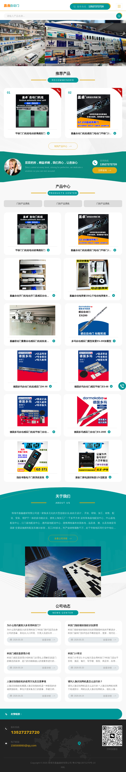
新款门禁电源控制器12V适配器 (91, 477)
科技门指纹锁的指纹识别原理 (83, 625)
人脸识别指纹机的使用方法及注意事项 (26, 681)
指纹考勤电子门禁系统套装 (30, 477)
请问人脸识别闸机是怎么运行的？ (85, 681)
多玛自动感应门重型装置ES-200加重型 (91, 341)
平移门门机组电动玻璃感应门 (30, 133)
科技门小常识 (75, 653)
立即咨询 (102, 170)
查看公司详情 (60, 538)
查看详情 (46, 640)
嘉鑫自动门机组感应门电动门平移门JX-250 (91, 133)
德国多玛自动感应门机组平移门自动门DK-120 (30, 432)
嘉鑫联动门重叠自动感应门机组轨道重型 (30, 341)
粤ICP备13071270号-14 (83, 763)
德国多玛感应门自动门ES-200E (90, 432)
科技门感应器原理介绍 (18, 653)
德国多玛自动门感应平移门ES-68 (91, 386)
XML (63, 767)
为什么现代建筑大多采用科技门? (24, 625)
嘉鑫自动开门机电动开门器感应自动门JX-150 (30, 295)
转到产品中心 (60, 146)
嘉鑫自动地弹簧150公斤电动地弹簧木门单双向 (90, 295)
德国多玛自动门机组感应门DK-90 (30, 386)
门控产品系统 (23, 203)
